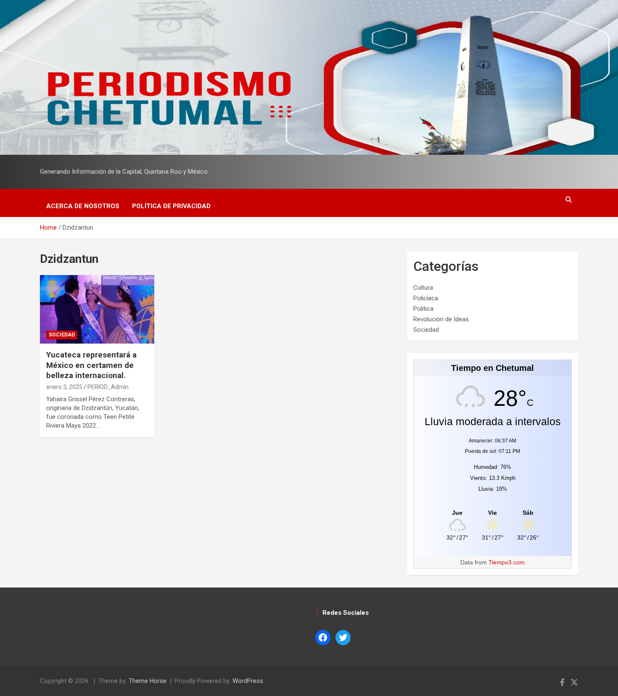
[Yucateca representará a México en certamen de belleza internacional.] (97, 309)
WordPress (247, 681)
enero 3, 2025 (64, 387)
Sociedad (62, 335)
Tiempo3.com (507, 562)
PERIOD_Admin (108, 387)
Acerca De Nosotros (82, 206)
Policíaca (425, 298)
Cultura (423, 287)
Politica (423, 308)
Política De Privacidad (171, 206)
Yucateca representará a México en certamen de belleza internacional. (91, 365)
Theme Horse (147, 681)
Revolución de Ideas (441, 319)
